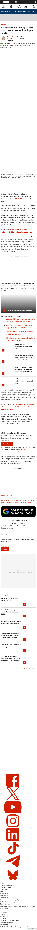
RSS (1, 891)
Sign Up (5, 549)
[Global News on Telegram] (13, 867)
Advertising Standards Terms (9, 920)
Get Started (7, 443)
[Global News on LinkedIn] (13, 840)
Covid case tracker (20, 11)
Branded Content (5, 887)
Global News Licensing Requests (11, 902)
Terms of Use (4, 916)
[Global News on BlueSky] (13, 881)
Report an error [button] (19, 523)
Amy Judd (12, 37)
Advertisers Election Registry (9, 900)
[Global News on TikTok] (13, 854)
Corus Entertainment (6, 923)
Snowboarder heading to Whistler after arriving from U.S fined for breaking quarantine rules (18, 407)
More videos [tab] (17, 317)
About (2, 883)
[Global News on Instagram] (13, 827)
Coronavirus (5, 12)
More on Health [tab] (6, 317)
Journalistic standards (19, 521)
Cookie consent (5, 904)
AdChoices (33, 928)
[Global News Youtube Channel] (13, 813)
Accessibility (4, 925)
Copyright (3, 914)
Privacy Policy (17, 452)
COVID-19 (18, 199)
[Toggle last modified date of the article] (27, 39)
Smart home (4, 898)
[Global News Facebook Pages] (13, 786)
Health (3, 24)
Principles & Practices (7, 885)
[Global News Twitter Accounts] (13, 800)
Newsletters (4, 893)
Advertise (3, 918)
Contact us (3, 889)
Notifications (4, 896)
